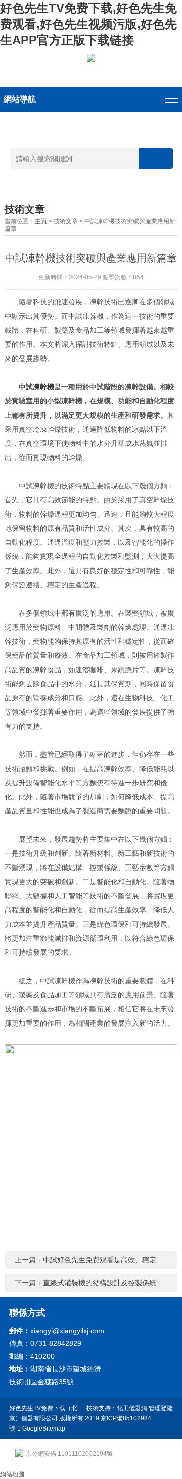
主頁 (41, 221)
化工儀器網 (132, 1408)
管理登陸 (161, 1408)
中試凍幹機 (36, 387)
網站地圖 (12, 1474)
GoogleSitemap (43, 1428)
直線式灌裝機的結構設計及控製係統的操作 (110, 1283)
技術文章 (66, 221)
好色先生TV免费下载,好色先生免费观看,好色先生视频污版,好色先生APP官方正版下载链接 (88, 24)
